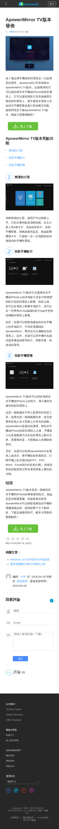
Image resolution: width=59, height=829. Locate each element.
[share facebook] (8, 790)
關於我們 (10, 755)
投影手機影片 (17, 157)
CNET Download (13, 720)
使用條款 (15, 817)
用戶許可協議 (29, 820)
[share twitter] (16, 790)
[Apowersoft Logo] (28, 4)
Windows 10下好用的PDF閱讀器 (29, 559)
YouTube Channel (13, 709)
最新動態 (22, 581)
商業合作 (10, 766)
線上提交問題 (12, 740)
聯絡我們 (10, 761)
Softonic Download (14, 715)
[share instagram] (31, 790)
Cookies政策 (42, 817)
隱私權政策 (28, 817)
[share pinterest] (23, 790)
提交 (20, 658)
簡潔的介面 (15, 150)
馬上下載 (26, 126)
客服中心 (10, 735)
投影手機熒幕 (17, 165)
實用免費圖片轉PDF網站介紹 (28, 564)
